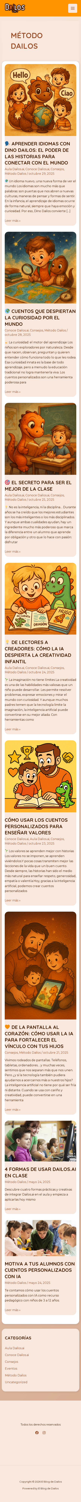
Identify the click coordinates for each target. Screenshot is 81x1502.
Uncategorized (16, 1382)
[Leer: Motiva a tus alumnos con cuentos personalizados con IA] (40, 1238)
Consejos (57, 169)
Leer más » (13, 220)
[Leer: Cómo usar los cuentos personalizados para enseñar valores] (40, 776)
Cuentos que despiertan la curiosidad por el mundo (40, 317)
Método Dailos (15, 173)
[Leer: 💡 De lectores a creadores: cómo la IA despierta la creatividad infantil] (40, 598)
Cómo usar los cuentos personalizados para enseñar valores (36, 826)
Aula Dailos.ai (14, 169)
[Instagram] (44, 1432)
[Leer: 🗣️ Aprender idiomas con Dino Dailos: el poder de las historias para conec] (40, 100)
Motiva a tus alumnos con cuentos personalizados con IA (40, 1270)
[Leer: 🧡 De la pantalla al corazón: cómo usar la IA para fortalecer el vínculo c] (40, 965)
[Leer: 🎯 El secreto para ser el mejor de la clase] (40, 438)
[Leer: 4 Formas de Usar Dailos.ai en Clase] (40, 1141)
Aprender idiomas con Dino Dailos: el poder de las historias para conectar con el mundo (37, 153)
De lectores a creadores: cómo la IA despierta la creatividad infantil (38, 651)
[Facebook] (37, 1432)
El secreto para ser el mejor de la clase (38, 485)
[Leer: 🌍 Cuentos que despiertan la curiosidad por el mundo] (40, 267)
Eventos (11, 1368)
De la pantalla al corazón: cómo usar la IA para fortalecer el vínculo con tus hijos (39, 1036)
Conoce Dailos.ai (37, 169)
